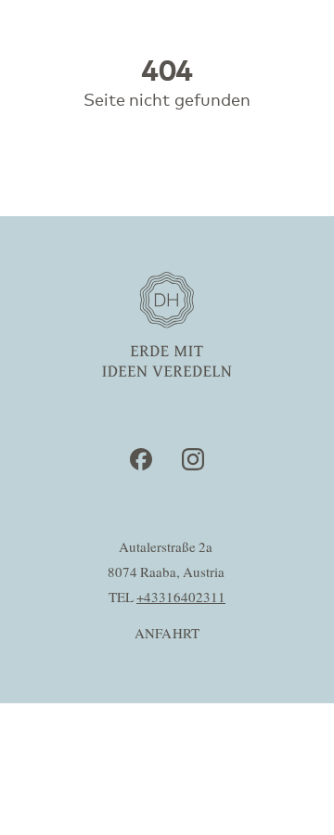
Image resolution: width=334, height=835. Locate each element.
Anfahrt (167, 634)
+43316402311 (180, 598)
